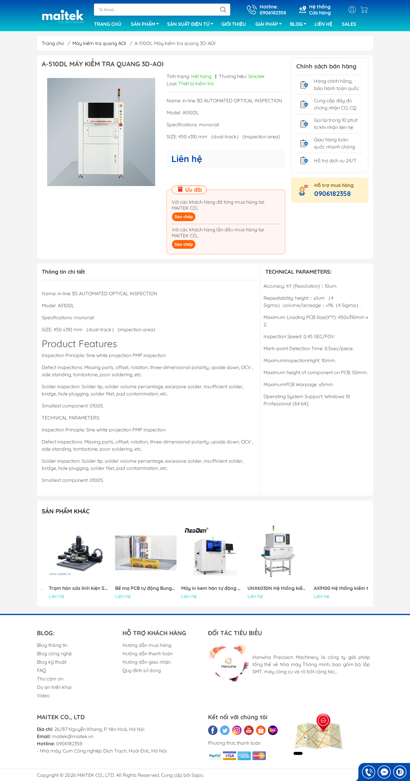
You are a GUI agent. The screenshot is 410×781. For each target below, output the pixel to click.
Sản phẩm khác (66, 511)
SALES (349, 24)
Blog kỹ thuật (51, 662)
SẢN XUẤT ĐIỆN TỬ (188, 24)
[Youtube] (249, 730)
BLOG (296, 24)
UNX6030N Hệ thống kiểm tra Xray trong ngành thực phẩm (271, 588)
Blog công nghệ (54, 653)
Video (43, 695)
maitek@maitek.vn (72, 736)
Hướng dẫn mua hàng (146, 645)
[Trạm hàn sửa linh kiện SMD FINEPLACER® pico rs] (73, 553)
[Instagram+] (237, 730)
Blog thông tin (52, 645)
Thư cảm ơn (50, 679)
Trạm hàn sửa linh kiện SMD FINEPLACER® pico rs (73, 588)
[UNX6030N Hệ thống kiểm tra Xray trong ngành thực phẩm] (271, 553)
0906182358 (332, 193)
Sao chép (183, 216)
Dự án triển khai (54, 687)
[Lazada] (273, 730)
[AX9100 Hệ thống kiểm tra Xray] (337, 553)
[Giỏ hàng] (365, 10)
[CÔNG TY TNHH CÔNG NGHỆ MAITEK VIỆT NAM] (62, 16)
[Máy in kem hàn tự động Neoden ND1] (205, 553)
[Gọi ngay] (368, 772)
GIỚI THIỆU (234, 24)
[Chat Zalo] (399, 772)
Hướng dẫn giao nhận (146, 662)
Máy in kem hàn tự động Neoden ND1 (205, 588)
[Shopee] (261, 730)
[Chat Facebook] (384, 772)
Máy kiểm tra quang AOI (99, 43)
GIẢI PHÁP (266, 24)
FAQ (41, 670)
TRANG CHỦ (107, 24)
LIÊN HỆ (323, 24)
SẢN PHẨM (143, 24)
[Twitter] (225, 730)
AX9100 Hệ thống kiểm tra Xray (337, 588)
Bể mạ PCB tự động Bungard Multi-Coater (139, 588)
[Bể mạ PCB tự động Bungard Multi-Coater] (139, 553)
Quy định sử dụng (141, 670)
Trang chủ (53, 43)
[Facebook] (213, 730)
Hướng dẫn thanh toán (147, 653)
